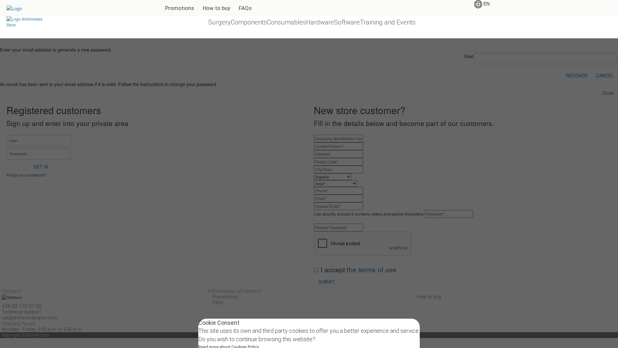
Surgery (219, 22)
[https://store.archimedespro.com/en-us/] (27, 21)
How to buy (216, 8)
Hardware (320, 22)
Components (249, 22)
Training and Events (388, 22)
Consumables (286, 22)
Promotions (179, 8)
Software (347, 22)
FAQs (245, 8)
